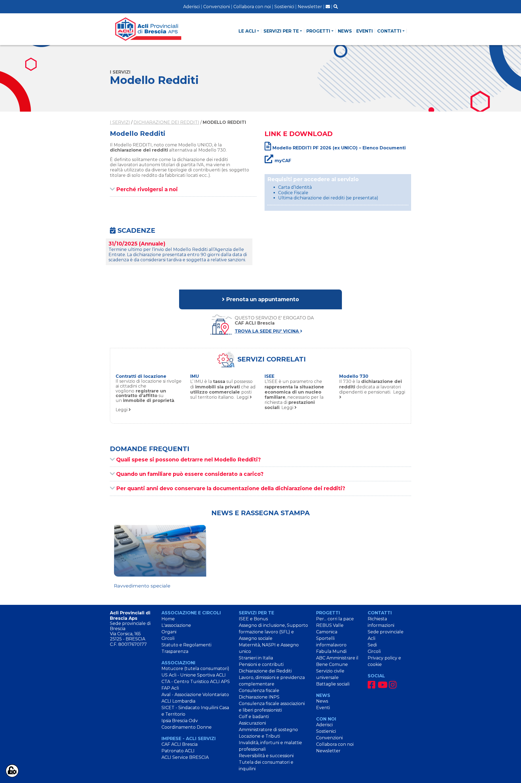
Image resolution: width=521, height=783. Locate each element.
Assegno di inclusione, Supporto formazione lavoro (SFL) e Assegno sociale (273, 632)
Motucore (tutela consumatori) (195, 668)
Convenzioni (216, 6)
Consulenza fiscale (259, 690)
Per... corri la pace (335, 618)
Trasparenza (174, 651)
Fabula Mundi (331, 651)
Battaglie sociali (333, 684)
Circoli (167, 638)
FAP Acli (170, 688)
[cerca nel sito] (335, 6)
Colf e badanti (254, 716)
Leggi (149, 395)
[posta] (328, 6)
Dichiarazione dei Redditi (166, 122)
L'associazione (176, 625)
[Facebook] (371, 685)
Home (168, 618)
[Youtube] (382, 685)
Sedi (372, 644)
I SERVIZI (120, 122)
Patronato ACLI (178, 750)
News (322, 701)
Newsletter (310, 6)
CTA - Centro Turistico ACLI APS (195, 681)
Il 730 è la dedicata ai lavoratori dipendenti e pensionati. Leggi (372, 386)
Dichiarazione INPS (259, 697)
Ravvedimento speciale (142, 586)
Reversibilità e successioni (266, 755)
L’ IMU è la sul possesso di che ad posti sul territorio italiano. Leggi (223, 389)
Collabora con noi (252, 6)
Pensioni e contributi (261, 664)
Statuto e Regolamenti (186, 644)
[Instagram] (392, 685)
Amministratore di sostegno (268, 729)
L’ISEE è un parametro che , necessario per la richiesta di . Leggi (294, 394)
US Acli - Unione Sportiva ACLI (193, 675)
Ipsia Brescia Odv (179, 720)
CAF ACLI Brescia (179, 744)
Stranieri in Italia (256, 658)
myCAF (282, 160)
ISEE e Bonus (253, 618)
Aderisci (191, 6)
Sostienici (284, 6)
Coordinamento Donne (186, 727)
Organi (168, 631)
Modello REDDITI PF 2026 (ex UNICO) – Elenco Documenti (338, 147)
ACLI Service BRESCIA (185, 757)
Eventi (323, 707)
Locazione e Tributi (259, 736)
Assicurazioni (252, 723)
